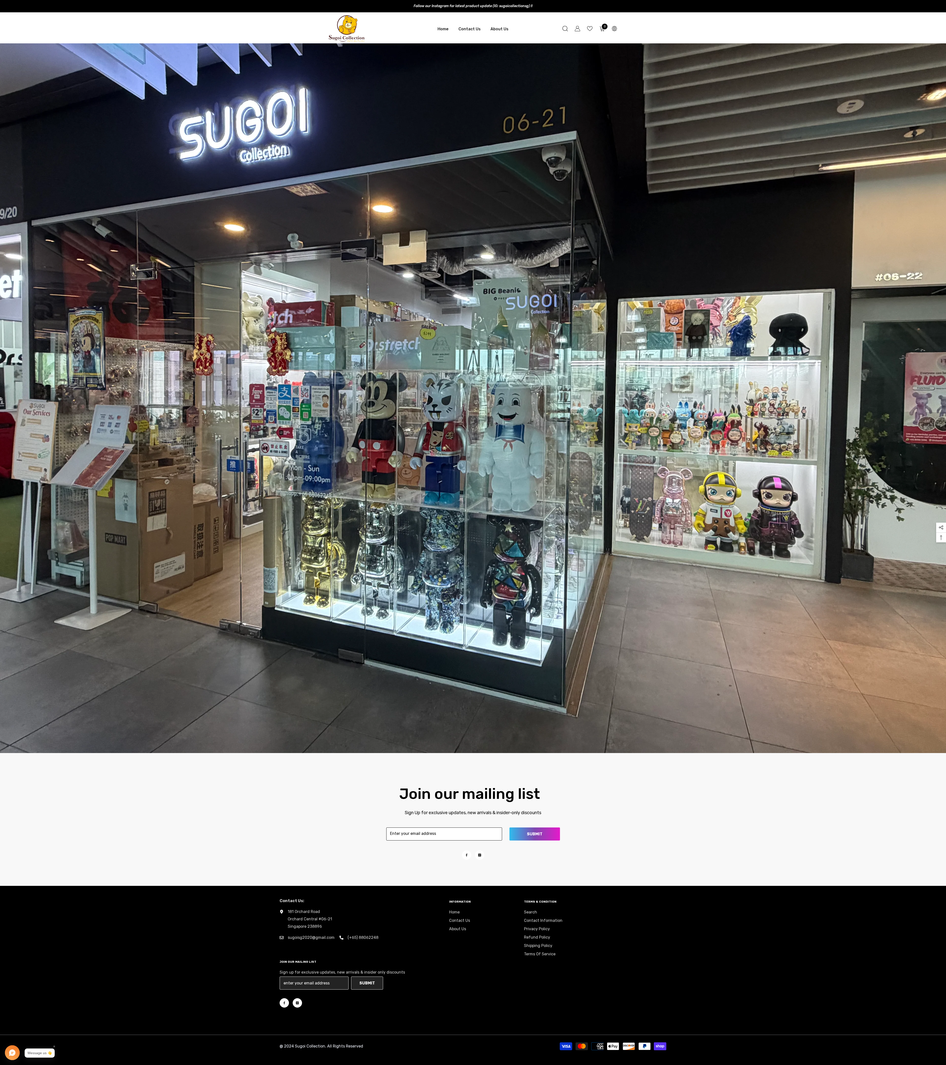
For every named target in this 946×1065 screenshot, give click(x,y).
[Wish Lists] (589, 28)
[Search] (565, 28)
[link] (473, 398)
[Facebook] (466, 855)
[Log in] (577, 28)
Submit (534, 834)
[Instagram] (479, 855)
